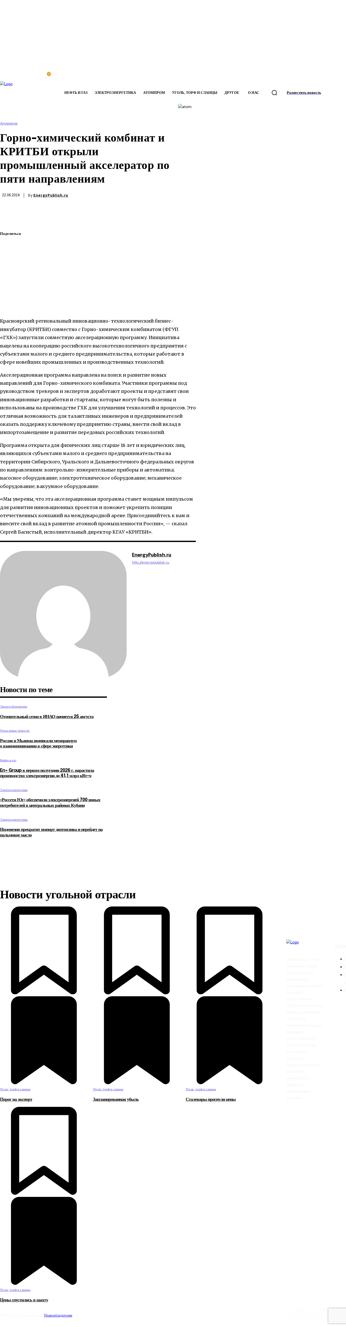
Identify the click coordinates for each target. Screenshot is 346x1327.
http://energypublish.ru (150, 562)
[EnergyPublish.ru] (63, 614)
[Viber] (8, 306)
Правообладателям (58, 1315)
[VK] (8, 294)
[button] (274, 92)
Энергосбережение (13, 706)
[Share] (305, 1313)
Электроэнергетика (14, 790)
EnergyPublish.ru (50, 195)
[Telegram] (8, 282)
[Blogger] (293, 1313)
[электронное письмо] (8, 270)
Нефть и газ (8, 760)
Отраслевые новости (14, 730)
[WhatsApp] (8, 258)
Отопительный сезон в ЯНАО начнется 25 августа (46, 716)
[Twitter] (8, 246)
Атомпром (8, 123)
